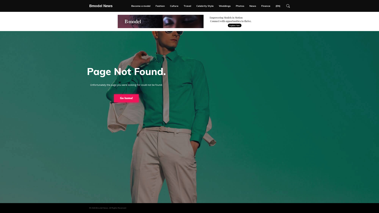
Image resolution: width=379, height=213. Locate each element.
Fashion (160, 5)
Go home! (126, 98)
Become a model (140, 5)
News (252, 5)
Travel (187, 5)
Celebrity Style (205, 5)
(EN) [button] (278, 5)
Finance (265, 5)
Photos (240, 5)
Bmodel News (101, 6)
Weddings (225, 5)
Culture (174, 5)
